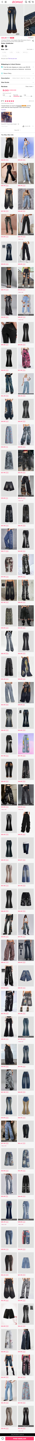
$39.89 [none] (3, 1249)
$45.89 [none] (20, 704)
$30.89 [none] (3, 628)
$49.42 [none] (3, 962)
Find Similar (19, 1438)
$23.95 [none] (20, 551)
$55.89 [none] (3, 344)
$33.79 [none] (20, 236)
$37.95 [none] (20, 937)
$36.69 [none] (20, 317)
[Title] (17, 86)
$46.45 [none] (20, 834)
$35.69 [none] (20, 211)
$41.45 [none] (3, 679)
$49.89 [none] (20, 1222)
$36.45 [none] (20, 602)
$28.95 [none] (3, 160)
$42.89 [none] (3, 447)
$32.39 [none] (20, 185)
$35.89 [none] (3, 498)
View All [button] (16, 130)
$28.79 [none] (3, 290)
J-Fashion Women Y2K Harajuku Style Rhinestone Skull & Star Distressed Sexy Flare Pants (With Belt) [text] (16, 41)
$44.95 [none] (3, 421)
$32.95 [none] (20, 1117)
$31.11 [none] (20, 1143)
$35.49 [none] (3, 185)
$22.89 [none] (3, 1171)
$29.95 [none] (3, 264)
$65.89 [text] (3, 38)
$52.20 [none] (20, 1326)
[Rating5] (9, 101)
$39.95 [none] (20, 781)
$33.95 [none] (20, 1013)
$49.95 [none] (20, 498)
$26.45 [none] (20, 396)
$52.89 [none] (3, 1196)
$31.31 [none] (3, 1275)
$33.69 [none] (20, 290)
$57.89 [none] (3, 885)
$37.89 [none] (3, 576)
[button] (2, 2)
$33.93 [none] (20, 962)
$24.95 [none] (20, 344)
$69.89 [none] (20, 679)
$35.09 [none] (20, 160)
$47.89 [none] (3, 525)
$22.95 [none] (3, 704)
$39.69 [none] (20, 264)
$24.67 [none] (20, 860)
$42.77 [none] (3, 551)
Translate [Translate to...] (3, 109)
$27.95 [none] (3, 211)
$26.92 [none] (20, 988)
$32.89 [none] (20, 653)
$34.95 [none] (3, 317)
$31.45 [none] (3, 396)
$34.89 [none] (3, 236)
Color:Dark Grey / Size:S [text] (7, 103)
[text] (17, 20)
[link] (26, 2)
